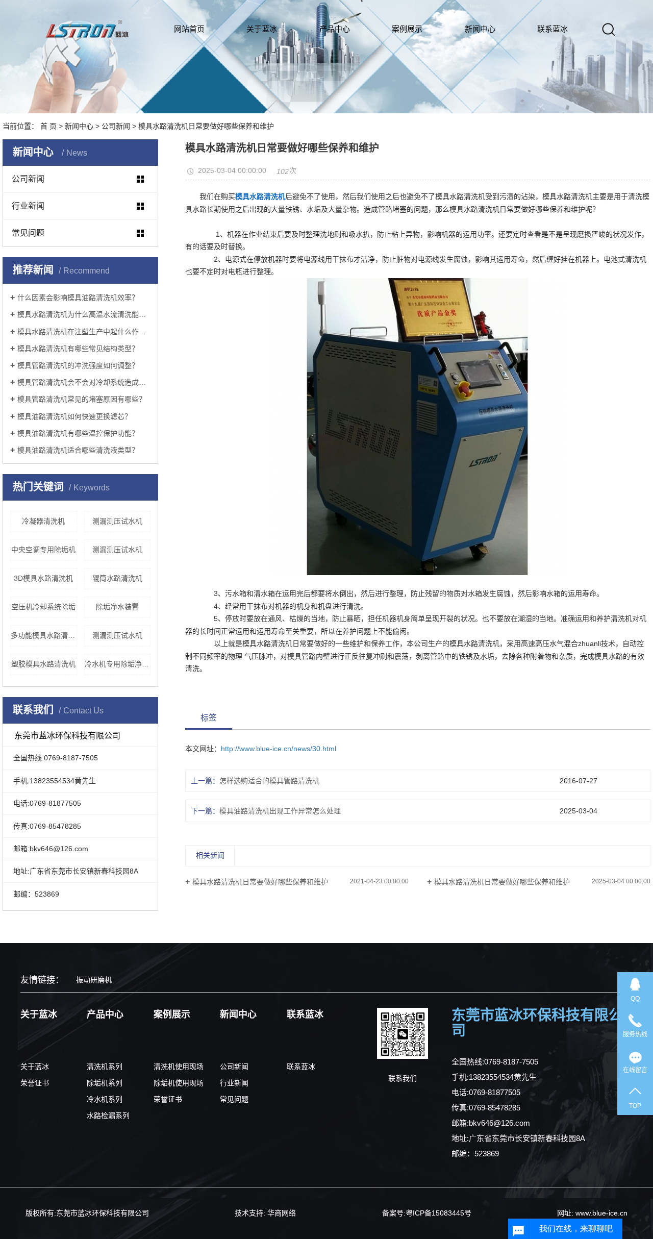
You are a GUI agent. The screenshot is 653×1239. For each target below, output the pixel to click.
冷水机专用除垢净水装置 (118, 664)
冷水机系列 (104, 1099)
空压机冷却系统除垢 (43, 607)
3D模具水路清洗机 (43, 578)
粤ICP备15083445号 (438, 1213)
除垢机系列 (104, 1083)
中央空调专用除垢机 (43, 550)
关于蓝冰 (261, 28)
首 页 (48, 126)
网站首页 (189, 28)
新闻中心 (480, 28)
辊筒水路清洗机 (117, 578)
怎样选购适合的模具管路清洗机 (269, 781)
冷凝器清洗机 (43, 521)
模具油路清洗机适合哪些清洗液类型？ (78, 450)
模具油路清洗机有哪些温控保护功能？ (78, 433)
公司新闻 (116, 126)
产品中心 (334, 28)
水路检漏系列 (108, 1115)
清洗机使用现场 (179, 1066)
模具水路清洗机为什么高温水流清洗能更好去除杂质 (83, 314)
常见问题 (28, 233)
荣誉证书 (34, 1083)
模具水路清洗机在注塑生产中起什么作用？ (83, 332)
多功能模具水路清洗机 (44, 635)
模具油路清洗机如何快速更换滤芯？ (74, 416)
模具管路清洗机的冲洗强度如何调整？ (78, 365)
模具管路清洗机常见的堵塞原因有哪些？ (81, 399)
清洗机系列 (104, 1066)
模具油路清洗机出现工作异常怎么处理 (280, 811)
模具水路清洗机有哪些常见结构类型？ (78, 348)
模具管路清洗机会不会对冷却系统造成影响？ (83, 382)
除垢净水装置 (117, 607)
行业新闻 (28, 206)
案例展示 (407, 28)
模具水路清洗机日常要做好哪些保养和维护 (260, 882)
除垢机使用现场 (179, 1083)
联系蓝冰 (552, 28)
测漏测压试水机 (117, 521)
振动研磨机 (94, 980)
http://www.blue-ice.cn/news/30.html (278, 749)
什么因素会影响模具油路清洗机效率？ (78, 297)
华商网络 (281, 1213)
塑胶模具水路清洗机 (43, 664)
